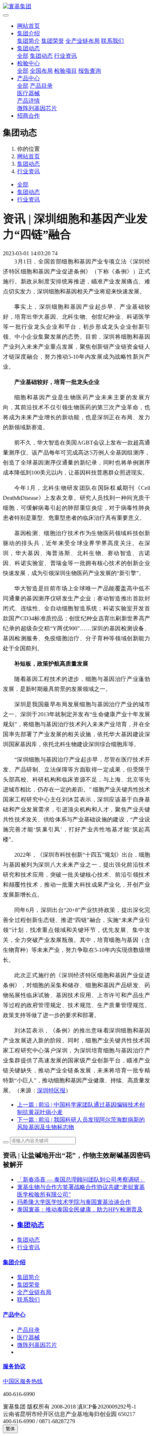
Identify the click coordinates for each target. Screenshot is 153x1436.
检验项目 (65, 71)
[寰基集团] (76, 6)
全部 (22, 56)
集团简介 (28, 41)
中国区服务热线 (23, 1381)
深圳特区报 (51, 1090)
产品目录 (41, 86)
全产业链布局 (82, 41)
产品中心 (28, 78)
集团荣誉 (52, 41)
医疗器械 (28, 93)
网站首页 (28, 26)
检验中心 (28, 63)
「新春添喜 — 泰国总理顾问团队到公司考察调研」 (81, 1179)
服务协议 (14, 1366)
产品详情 (28, 101)
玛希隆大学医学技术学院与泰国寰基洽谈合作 (74, 1202)
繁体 (10, 1428)
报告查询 (89, 71)
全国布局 (41, 71)
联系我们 (112, 41)
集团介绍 (28, 33)
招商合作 (28, 116)
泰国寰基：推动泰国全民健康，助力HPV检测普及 (80, 1209)
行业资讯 (65, 56)
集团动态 (28, 48)
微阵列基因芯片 (37, 108)
